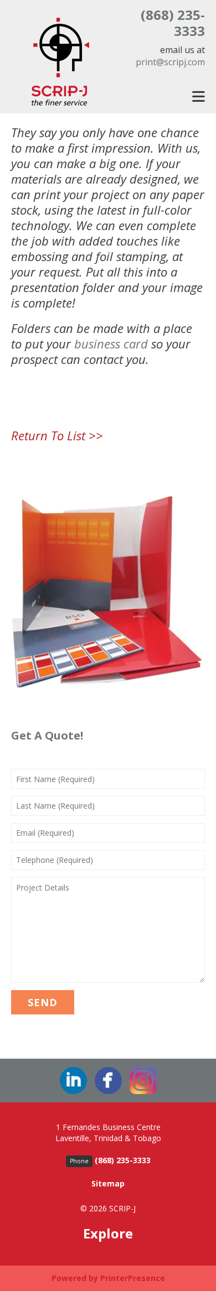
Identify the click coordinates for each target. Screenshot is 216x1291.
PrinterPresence (132, 1278)
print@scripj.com (170, 62)
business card (111, 343)
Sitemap (108, 1183)
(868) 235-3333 (173, 23)
